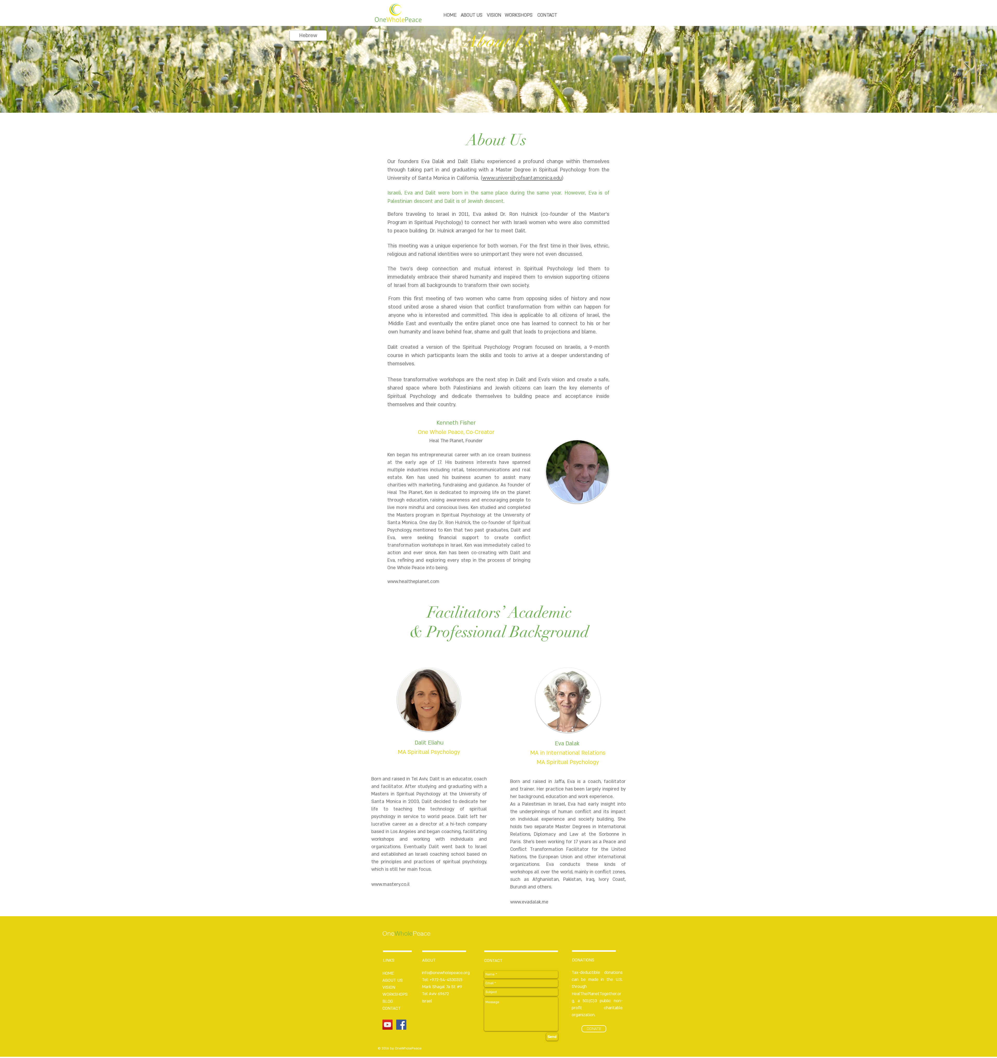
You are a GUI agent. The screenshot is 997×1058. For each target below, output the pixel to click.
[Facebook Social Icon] (401, 1025)
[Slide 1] (498, 100)
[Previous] (29, 69)
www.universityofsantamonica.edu (522, 178)
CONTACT (391, 1008)
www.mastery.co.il (390, 884)
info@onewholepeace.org (446, 973)
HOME (388, 973)
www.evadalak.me (529, 902)
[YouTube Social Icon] (387, 1025)
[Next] (968, 69)
